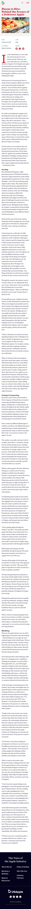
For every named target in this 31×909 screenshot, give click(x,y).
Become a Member (6, 872)
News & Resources (6, 879)
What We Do (7, 867)
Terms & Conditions (15, 901)
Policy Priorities (23, 867)
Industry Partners (20, 877)
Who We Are (22, 871)
